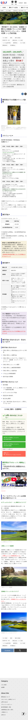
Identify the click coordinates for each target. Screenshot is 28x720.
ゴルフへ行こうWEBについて (8, 699)
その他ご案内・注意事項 (12, 409)
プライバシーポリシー (6, 704)
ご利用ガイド (4, 712)
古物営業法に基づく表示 (7, 709)
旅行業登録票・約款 (6, 707)
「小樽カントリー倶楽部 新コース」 (11, 555)
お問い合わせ (4, 702)
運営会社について (5, 696)
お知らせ (3, 714)
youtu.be (3, 490)
